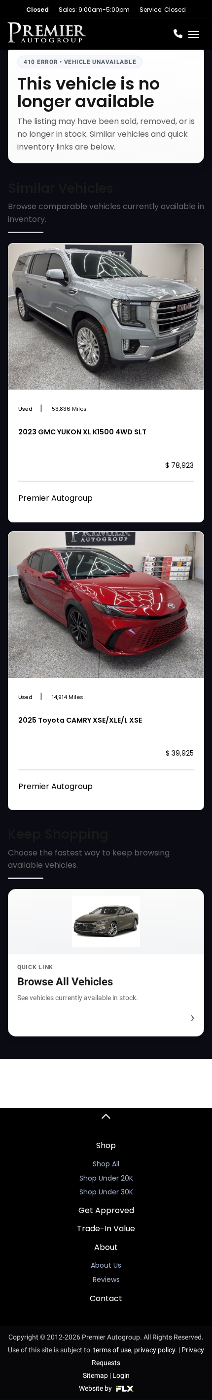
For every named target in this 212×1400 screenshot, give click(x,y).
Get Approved (106, 1210)
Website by (96, 1388)
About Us (106, 1265)
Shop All (106, 1164)
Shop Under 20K (106, 1178)
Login (121, 1375)
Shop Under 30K (106, 1192)
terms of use (112, 1350)
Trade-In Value (106, 1228)
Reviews (106, 1279)
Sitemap (95, 1375)
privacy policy (154, 1350)
